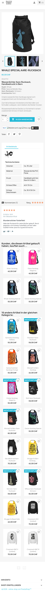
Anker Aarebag (12, 268)
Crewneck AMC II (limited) (12, 550)
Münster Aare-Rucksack (12, 490)
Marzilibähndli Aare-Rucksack (12, 460)
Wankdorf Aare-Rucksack (33, 339)
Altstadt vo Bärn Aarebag (33, 369)
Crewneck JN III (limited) (33, 520)
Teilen (9, 134)
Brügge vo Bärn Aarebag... (33, 460)
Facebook (18, 567)
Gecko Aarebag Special (33, 299)
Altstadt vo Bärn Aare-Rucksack (12, 429)
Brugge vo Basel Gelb (12, 519)
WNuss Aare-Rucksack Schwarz (33, 490)
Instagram (24, 567)
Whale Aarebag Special (12, 299)
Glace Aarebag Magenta (33, 269)
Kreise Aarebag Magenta (12, 399)
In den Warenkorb (22, 119)
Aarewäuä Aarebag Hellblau (12, 339)
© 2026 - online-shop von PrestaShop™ (16, 589)
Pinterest (19, 134)
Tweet (14, 134)
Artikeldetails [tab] (11, 147)
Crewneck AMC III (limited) (33, 550)
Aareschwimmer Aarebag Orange (12, 369)
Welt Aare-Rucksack (33, 398)
